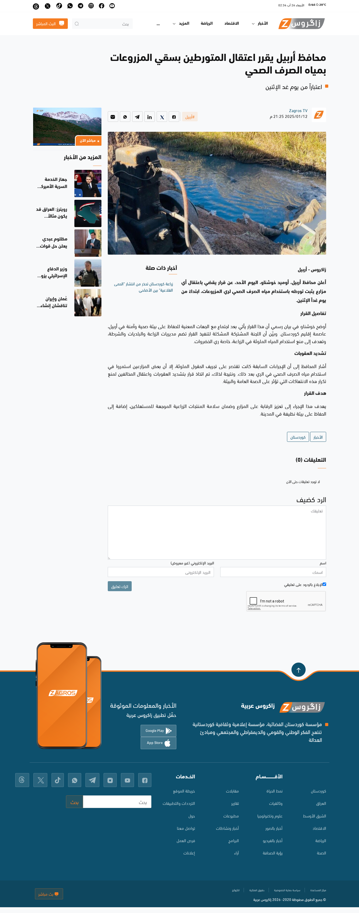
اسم (323, 562)
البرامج (233, 840)
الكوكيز (235, 890)
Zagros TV (298, 110)
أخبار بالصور (274, 828)
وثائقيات (276, 803)
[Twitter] (162, 116)
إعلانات (189, 852)
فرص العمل (186, 840)
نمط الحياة (274, 791)
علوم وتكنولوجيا (270, 815)
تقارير (235, 803)
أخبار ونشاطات (227, 828)
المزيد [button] (184, 24)
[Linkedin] (149, 116)
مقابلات (232, 791)
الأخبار (318, 437)
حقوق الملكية (256, 890)
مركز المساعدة (318, 890)
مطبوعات (231, 815)
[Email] (113, 116)
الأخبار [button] (263, 24)
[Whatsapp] (125, 116)
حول (191, 815)
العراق (321, 803)
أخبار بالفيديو (273, 840)
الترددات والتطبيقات (179, 803)
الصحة (321, 852)
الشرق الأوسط (314, 815)
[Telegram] (137, 116)
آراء (236, 852)
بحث (74, 801)
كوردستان (298, 437)
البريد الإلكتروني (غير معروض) (192, 562)
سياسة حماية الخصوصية (287, 890)
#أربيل (189, 116)
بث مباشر (46, 894)
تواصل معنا (186, 828)
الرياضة (207, 24)
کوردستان (318, 791)
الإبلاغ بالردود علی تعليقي (303, 584)
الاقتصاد (231, 24)
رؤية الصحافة (273, 852)
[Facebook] (174, 116)
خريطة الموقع (184, 791)
